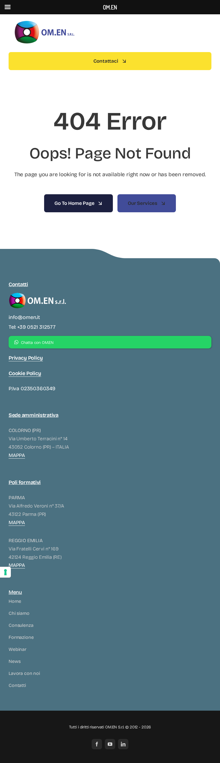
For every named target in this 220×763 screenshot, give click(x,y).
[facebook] (97, 744)
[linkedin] (123, 744)
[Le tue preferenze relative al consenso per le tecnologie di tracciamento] (5, 572)
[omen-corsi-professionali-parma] (44, 21)
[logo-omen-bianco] (37, 293)
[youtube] (110, 744)
